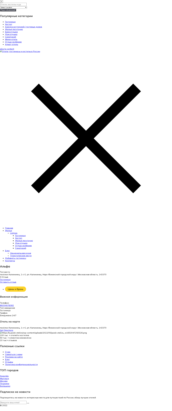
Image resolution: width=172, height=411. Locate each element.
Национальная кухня (20, 253)
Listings (13, 233)
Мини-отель (11, 39)
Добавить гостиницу (15, 258)
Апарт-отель (11, 44)
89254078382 (7, 305)
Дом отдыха (11, 34)
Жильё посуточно (14, 29)
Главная (9, 228)
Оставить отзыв (8, 282)
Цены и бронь (15, 289)
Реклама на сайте (14, 357)
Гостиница (10, 21)
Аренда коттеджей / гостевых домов (23, 26)
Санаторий (10, 37)
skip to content (7, 49)
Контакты (10, 260)
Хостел (8, 24)
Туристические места (20, 255)
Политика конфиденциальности (21, 364)
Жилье (8, 230)
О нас (7, 352)
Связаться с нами (13, 354)
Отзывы (9, 362)
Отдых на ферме (13, 42)
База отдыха (11, 32)
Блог (7, 250)
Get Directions (6, 330)
